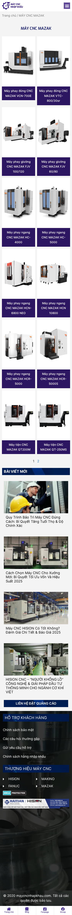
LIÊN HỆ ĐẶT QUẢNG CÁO (36, 703)
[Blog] (27, 909)
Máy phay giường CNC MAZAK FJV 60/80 (53, 166)
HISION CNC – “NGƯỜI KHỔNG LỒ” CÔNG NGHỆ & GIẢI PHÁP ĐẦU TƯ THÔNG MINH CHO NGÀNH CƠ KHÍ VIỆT (35, 685)
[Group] (63, 909)
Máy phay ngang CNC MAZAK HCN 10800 (53, 308)
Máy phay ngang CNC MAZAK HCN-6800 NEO (18, 308)
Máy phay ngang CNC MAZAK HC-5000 (53, 237)
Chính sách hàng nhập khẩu (24, 756)
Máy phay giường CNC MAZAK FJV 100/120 (19, 166)
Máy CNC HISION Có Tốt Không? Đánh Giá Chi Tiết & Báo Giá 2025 (33, 630)
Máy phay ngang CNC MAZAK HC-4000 (19, 237)
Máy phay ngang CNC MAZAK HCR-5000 (18, 378)
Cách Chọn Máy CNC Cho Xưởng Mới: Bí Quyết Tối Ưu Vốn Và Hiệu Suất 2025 (33, 577)
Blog (27, 912)
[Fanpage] (45, 909)
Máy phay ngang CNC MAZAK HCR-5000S (53, 378)
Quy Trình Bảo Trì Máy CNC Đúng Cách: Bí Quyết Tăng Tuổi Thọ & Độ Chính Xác (34, 521)
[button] (67, 6)
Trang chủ (9, 15)
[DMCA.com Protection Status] (14, 794)
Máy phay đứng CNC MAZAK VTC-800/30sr (53, 96)
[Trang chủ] (9, 909)
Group (63, 912)
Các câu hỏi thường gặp (21, 739)
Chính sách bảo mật (18, 730)
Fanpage (45, 912)
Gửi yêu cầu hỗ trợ (17, 748)
